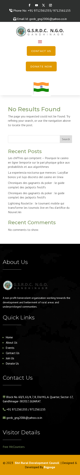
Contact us (41, 51)
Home (9, 337)
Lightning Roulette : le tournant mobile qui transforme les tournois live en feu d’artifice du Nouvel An (39, 207)
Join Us (10, 358)
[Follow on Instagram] (50, 5)
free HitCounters (14, 447)
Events (10, 348)
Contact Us (12, 353)
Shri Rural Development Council (37, 463)
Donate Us (12, 363)
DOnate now (41, 66)
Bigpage (49, 467)
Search (66, 139)
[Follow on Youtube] (36, 5)
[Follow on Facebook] (29, 5)
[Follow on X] (43, 5)
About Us (11, 342)
